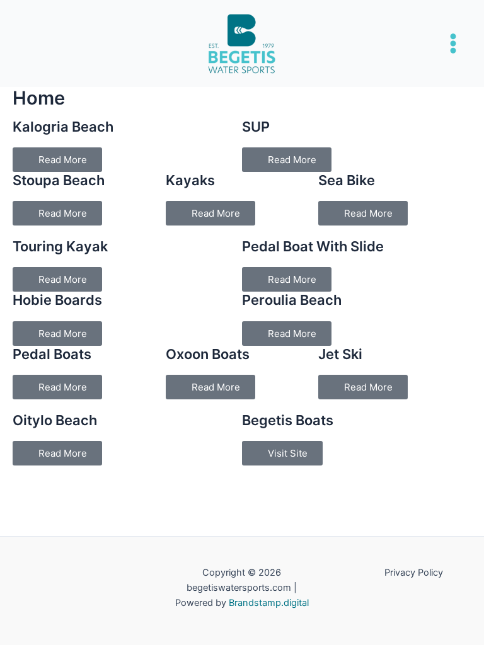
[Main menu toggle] (453, 43)
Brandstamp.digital (269, 602)
